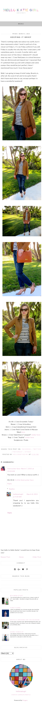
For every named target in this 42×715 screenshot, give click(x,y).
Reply (9, 484)
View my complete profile (21, 694)
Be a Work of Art (16, 595)
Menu (21, 24)
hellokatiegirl (18, 494)
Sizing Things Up (16, 632)
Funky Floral (15, 607)
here (23, 432)
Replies (12, 489)
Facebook (26, 449)
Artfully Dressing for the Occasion (24, 620)
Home (21, 557)
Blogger (25, 700)
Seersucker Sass (13, 469)
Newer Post (5, 557)
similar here (35, 435)
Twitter (37, 449)
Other (28, 452)
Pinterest (18, 452)
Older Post (37, 557)
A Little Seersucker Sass (24, 480)
